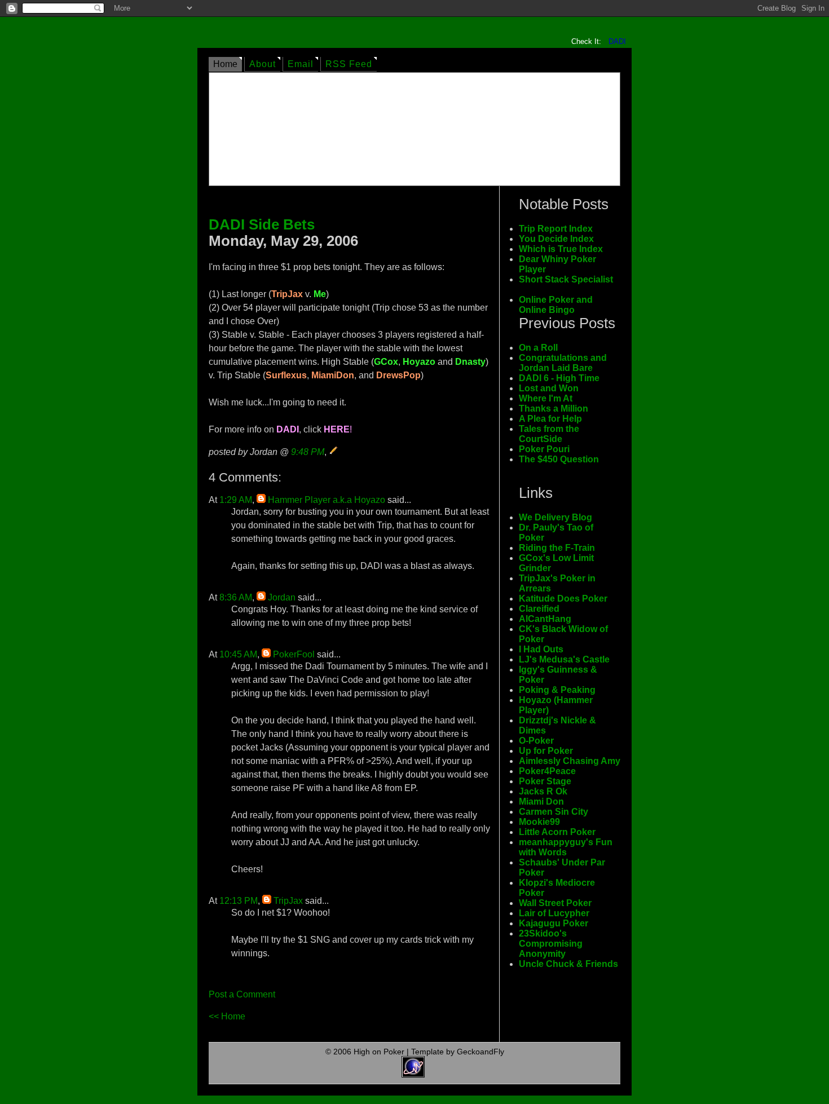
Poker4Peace (547, 771)
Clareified (539, 608)
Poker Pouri (544, 449)
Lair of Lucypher (554, 913)
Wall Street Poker (555, 903)
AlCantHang (545, 619)
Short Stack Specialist (566, 279)
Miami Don (541, 801)
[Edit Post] (334, 452)
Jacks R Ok (543, 791)
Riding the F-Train (557, 548)
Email (301, 64)
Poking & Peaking (557, 690)
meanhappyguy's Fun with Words (565, 847)
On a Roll (538, 347)
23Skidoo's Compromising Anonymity (551, 944)
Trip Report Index (556, 228)
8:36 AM (235, 597)
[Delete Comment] (232, 586)
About (262, 64)
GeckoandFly (480, 1051)
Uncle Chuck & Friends (568, 964)
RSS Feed (348, 64)
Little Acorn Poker (557, 832)
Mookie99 (539, 822)
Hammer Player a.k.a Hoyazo (326, 500)
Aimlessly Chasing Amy (569, 761)
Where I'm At (545, 398)
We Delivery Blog (555, 517)
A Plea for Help (550, 418)
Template (427, 1051)
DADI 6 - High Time (559, 378)
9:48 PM (307, 452)
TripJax (288, 901)
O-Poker (536, 740)
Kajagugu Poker (553, 923)
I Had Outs (541, 649)
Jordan (282, 597)
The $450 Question (559, 459)
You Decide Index (556, 239)
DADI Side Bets (262, 224)
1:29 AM (235, 500)
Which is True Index (561, 249)
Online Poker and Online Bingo (556, 305)
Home (225, 64)
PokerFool (294, 654)
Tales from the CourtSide (549, 434)
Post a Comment (242, 994)
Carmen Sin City (553, 811)
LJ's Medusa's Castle (564, 659)
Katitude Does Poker (563, 598)
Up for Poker (546, 751)
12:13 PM (238, 901)
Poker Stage (545, 781)
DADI (617, 41)
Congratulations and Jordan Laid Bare (563, 363)
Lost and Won (549, 388)
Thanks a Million (553, 408)
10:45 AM (238, 654)
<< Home (227, 1016)
